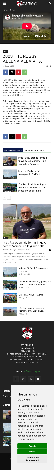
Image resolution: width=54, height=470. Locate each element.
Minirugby (7, 191)
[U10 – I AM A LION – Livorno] (10, 298)
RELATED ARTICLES (13, 150)
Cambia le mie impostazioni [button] (32, 458)
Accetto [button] (32, 446)
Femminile (7, 178)
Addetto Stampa (9, 250)
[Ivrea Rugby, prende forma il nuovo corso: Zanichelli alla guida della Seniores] (10, 161)
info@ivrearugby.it (32, 371)
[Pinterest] (18, 72)
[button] (4, 3)
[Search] (50, 3)
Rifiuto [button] (32, 451)
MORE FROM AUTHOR (34, 150)
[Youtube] (38, 379)
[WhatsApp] (24, 72)
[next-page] (9, 198)
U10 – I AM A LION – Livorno (31, 295)
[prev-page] (4, 198)
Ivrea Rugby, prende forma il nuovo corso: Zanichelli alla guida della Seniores (32, 160)
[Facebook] (5, 72)
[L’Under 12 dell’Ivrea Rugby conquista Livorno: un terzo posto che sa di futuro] (10, 187)
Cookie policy (9, 396)
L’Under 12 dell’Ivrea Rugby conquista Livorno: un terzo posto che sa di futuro (32, 187)
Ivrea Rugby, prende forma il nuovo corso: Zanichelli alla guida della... (25, 244)
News (12, 10)
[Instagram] (23, 379)
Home (5, 10)
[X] (12, 72)
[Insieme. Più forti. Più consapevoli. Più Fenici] (10, 174)
